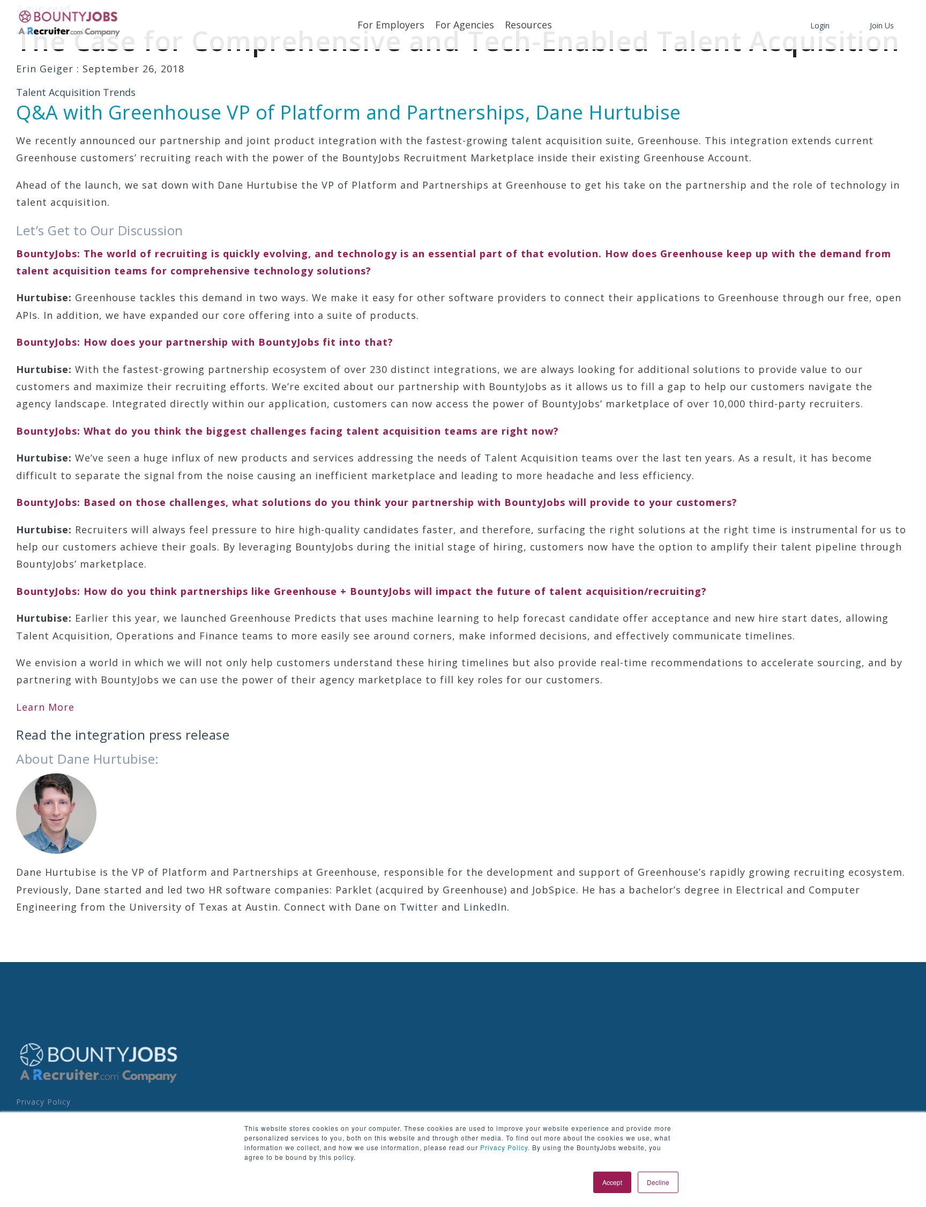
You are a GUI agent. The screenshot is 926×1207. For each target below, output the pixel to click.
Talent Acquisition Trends (76, 92)
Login (820, 25)
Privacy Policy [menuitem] (43, 1102)
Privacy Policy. (504, 1147)
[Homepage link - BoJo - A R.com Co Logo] (99, 1082)
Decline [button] (658, 1182)
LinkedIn (485, 906)
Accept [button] (612, 1182)
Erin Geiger (46, 68)
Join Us (882, 25)
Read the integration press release (122, 734)
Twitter (419, 906)
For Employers (390, 24)
